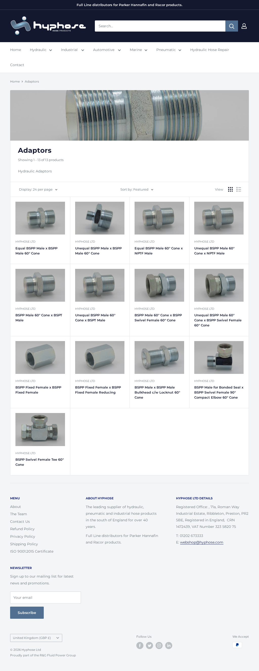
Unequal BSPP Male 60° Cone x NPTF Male (214, 250)
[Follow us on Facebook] (139, 645)
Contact (17, 65)
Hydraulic (38, 49)
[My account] (244, 26)
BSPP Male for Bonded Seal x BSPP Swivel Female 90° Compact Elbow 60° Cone (218, 392)
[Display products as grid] (230, 189)
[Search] (231, 26)
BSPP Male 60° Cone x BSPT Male (38, 317)
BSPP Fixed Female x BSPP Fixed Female (38, 389)
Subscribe (27, 612)
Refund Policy (22, 529)
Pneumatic (166, 49)
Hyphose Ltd (25, 241)
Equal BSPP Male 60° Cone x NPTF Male (159, 250)
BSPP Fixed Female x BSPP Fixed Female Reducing (98, 389)
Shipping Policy (24, 544)
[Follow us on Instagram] (159, 645)
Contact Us (20, 521)
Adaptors (32, 81)
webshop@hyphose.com (201, 542)
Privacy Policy (22, 536)
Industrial (70, 49)
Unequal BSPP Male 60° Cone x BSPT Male (95, 317)
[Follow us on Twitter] (149, 645)
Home (15, 49)
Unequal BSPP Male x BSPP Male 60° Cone (98, 250)
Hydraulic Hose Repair (209, 49)
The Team (18, 514)
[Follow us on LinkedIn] (168, 645)
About (15, 506)
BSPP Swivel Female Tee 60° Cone (39, 462)
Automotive (104, 49)
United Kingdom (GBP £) (32, 638)
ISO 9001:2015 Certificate (31, 551)
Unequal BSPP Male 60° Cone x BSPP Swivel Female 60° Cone (218, 320)
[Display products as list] (238, 189)
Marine (136, 49)
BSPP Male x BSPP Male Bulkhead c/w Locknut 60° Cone (157, 392)
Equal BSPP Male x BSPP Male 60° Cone (36, 250)
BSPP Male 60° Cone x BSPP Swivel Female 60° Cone (158, 317)
